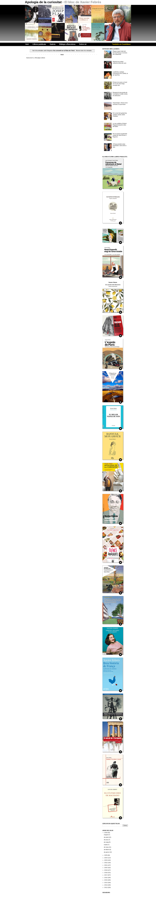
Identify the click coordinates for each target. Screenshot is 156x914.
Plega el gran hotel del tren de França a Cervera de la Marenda (120, 53)
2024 (106, 858)
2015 (106, 880)
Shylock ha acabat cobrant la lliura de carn (119, 62)
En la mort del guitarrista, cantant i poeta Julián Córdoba (120, 114)
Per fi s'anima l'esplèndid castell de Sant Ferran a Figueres (120, 135)
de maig (106, 842)
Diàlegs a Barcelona (67, 44)
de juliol (106, 837)
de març (106, 847)
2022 (106, 862)
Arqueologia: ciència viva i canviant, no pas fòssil (120, 103)
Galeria (52, 44)
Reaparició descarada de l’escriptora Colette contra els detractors (120, 94)
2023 (106, 860)
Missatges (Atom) (40, 58)
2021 (106, 865)
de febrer (106, 849)
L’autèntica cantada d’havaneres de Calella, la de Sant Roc (120, 73)
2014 (106, 882)
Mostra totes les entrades (84, 50)
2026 (106, 832)
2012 (106, 887)
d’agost (106, 834)
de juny (106, 839)
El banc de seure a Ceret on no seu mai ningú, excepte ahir (120, 83)
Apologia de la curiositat (44, 2)
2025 (106, 855)
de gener (106, 852)
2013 (106, 885)
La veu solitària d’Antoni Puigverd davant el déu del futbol (120, 125)
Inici (27, 44)
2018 (106, 872)
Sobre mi (82, 44)
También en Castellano (121, 44)
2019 (106, 870)
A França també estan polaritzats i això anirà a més (119, 145)
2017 (106, 875)
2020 (106, 867)
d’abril (106, 844)
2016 (106, 877)
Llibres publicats (39, 44)
